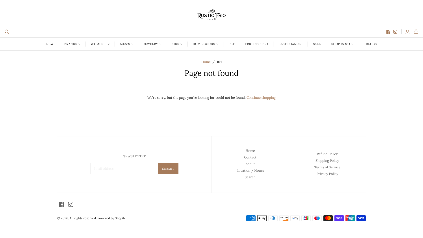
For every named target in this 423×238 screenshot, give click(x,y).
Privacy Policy (327, 174)
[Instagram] (395, 32)
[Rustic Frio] (211, 14)
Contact (250, 157)
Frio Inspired (256, 44)
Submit (168, 169)
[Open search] (7, 32)
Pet (232, 44)
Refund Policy (327, 154)
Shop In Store (343, 44)
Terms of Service (327, 167)
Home (206, 62)
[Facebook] (388, 32)
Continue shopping (261, 97)
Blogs (371, 44)
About (250, 164)
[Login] (407, 31)
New (50, 44)
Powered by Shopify (111, 218)
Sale (317, 44)
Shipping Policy (327, 160)
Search (250, 177)
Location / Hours (250, 170)
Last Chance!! (290, 44)
